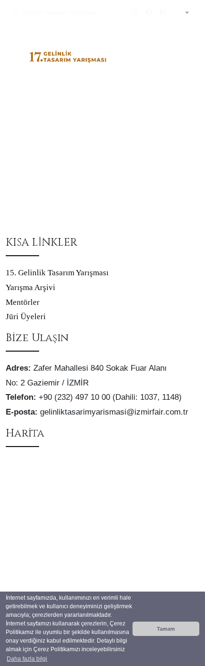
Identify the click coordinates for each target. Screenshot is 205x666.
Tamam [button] (166, 629)
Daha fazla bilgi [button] (27, 659)
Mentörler (23, 302)
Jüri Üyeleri (26, 316)
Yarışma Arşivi (30, 287)
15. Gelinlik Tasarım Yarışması (57, 272)
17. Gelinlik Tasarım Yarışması (54, 12)
